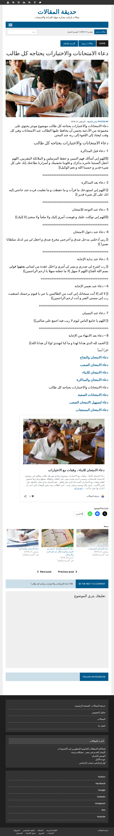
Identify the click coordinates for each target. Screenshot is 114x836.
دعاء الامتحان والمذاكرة (92, 379)
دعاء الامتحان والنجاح (94, 357)
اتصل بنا (101, 725)
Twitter (101, 776)
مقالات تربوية (87, 43)
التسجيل (19, 833)
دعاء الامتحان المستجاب (92, 410)
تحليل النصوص (98, 712)
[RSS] (13, 2)
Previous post (66, 571)
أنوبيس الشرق (98, 756)
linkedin (101, 796)
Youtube (101, 816)
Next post (46, 571)
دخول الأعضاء (31, 833)
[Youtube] (8, 2)
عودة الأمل (100, 759)
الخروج (41, 833)
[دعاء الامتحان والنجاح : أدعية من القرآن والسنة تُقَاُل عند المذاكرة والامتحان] (57, 538)
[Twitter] (40, 2)
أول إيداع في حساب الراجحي (92, 763)
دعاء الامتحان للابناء (95, 372)
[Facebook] (34, 2)
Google (101, 790)
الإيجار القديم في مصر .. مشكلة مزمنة (88, 752)
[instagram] (18, 2)
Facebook (100, 783)
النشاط (40, 830)
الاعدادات (50, 833)
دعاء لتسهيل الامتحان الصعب (88, 402)
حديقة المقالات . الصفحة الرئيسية (90, 706)
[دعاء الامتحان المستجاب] (92, 538)
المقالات (101, 719)
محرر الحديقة (92, 121)
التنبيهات (16, 830)
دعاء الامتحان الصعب (94, 365)
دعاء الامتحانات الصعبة (93, 395)
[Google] (29, 2)
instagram (100, 803)
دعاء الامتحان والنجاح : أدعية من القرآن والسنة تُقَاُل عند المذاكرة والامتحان (60, 551)
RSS (103, 810)
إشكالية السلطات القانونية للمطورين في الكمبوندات (81, 748)
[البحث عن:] (22, 31)
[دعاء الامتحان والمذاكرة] (23, 538)
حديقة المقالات (103, 830)
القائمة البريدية (51, 830)
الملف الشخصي (29, 830)
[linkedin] (24, 2)
